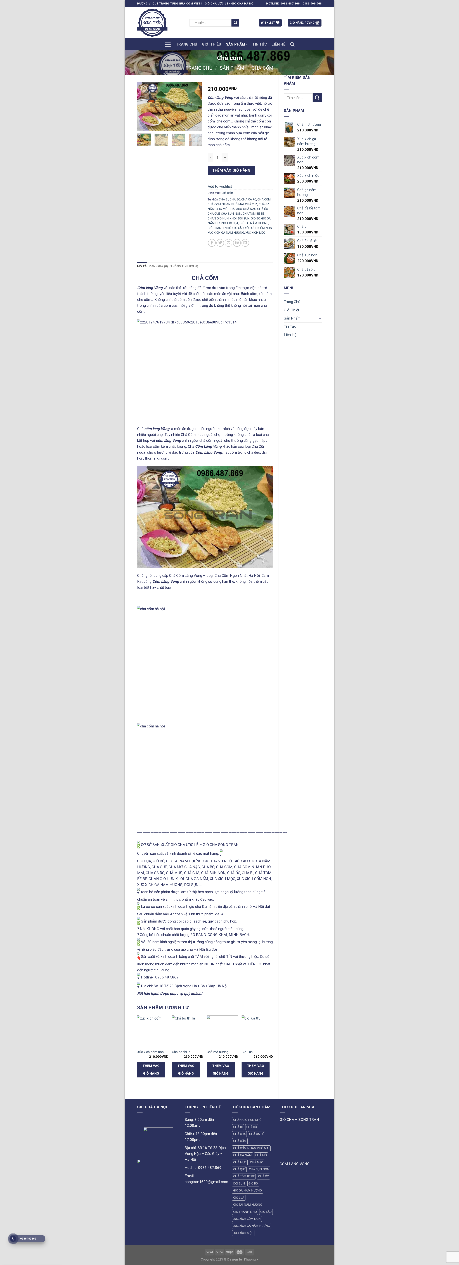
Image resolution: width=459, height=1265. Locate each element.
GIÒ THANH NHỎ (219, 228)
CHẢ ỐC (262, 209)
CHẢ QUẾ (214, 213)
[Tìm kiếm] (292, 44)
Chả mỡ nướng (217, 1052)
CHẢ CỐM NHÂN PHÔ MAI (226, 204)
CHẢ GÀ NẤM (242, 1155)
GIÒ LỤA (232, 223)
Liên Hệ (278, 44)
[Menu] (167, 44)
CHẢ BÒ (235, 199)
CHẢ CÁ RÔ (248, 199)
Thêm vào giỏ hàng (231, 170)
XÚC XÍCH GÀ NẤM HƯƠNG (226, 232)
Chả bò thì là (181, 1052)
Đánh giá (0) (158, 266)
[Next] (196, 106)
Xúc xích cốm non (150, 1052)
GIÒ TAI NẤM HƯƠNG (254, 223)
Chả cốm (262, 68)
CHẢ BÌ (223, 199)
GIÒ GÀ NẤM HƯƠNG (247, 1190)
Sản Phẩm (235, 44)
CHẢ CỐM (264, 199)
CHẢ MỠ (221, 209)
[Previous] (143, 106)
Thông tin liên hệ (184, 266)
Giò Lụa (247, 1052)
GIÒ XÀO (237, 228)
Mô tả (142, 266)
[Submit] (235, 23)
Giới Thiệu (211, 44)
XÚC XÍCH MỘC (255, 232)
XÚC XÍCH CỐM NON (258, 228)
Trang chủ (199, 68)
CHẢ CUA (251, 204)
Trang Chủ (186, 44)
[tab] (142, 266)
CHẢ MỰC (235, 209)
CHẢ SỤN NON (231, 213)
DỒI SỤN (244, 218)
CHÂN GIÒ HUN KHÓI (222, 218)
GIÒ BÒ (255, 218)
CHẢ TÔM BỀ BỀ (253, 213)
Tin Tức (259, 44)
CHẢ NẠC (249, 209)
